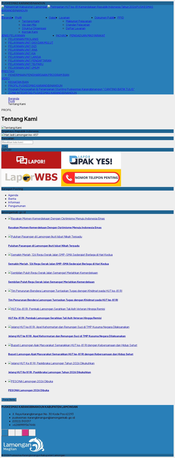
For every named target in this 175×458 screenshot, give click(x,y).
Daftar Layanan (75, 28)
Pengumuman (17, 206)
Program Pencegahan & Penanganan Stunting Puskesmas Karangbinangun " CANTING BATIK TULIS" (71, 89)
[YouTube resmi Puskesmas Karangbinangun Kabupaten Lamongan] (32, 434)
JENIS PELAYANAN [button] (13, 35)
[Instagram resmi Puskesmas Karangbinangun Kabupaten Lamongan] (25, 434)
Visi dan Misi (29, 24)
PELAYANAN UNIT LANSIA (24, 57)
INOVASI (61, 35)
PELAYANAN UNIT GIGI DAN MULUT (30, 42)
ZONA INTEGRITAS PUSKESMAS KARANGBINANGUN (42, 92)
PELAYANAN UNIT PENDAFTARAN (29, 60)
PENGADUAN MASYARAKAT (87, 35)
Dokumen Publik (105, 17)
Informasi (14, 202)
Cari (5, 146)
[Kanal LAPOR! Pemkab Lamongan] (11, 434)
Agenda (13, 195)
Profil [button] (18, 17)
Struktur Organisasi (34, 28)
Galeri (52, 17)
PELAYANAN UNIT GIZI (22, 46)
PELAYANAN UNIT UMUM (23, 67)
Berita (12, 198)
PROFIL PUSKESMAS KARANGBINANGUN (35, 85)
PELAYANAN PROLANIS (23, 39)
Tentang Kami (30, 21)
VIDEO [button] (5, 78)
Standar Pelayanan (78, 24)
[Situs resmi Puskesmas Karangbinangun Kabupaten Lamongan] (4, 434)
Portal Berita (9, 399)
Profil (11, 101)
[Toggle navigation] (2, 15)
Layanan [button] (64, 17)
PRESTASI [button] (8, 71)
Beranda (6, 17)
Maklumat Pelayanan (79, 21)
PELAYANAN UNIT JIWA (22, 49)
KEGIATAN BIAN (18, 82)
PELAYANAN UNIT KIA (22, 53)
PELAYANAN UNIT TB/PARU (25, 64)
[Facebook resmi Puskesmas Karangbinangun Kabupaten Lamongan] (18, 434)
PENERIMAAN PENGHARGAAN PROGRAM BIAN (38, 75)
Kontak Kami (30, 32)
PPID (120, 17)
